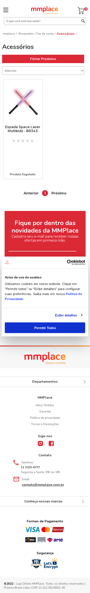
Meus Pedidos (45, 405)
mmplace (9, 34)
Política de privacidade (45, 418)
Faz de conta (45, 34)
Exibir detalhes (66, 315)
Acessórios (66, 33)
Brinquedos (26, 34)
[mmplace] (44, 13)
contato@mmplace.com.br (43, 484)
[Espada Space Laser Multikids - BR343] (22, 102)
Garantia (45, 412)
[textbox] (45, 21)
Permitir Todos (45, 328)
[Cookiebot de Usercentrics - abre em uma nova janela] (67, 262)
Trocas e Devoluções (45, 424)
